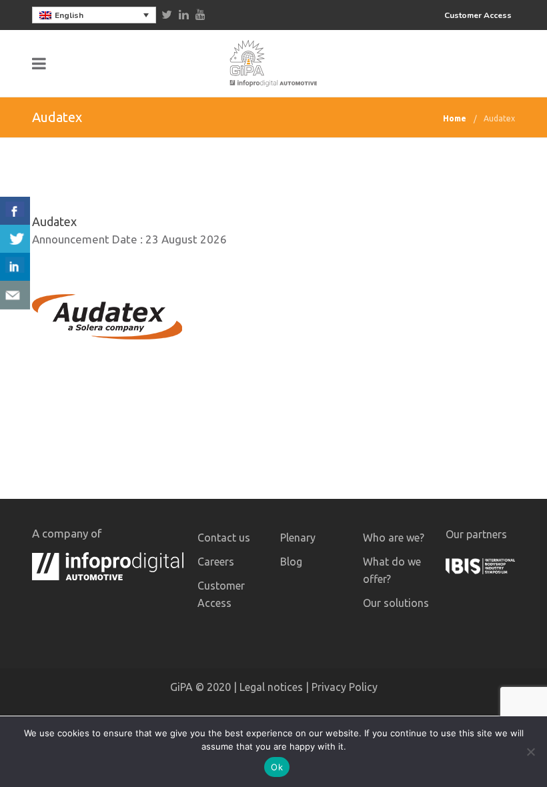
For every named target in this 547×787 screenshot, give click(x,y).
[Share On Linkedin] (15, 267)
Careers (215, 562)
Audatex (499, 118)
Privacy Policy (345, 687)
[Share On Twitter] (15, 239)
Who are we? (393, 538)
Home (454, 118)
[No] (530, 751)
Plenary (298, 538)
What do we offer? (392, 570)
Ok (277, 767)
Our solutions (396, 603)
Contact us (223, 538)
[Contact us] (15, 295)
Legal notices (271, 687)
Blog (291, 562)
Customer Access (478, 15)
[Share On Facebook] (15, 211)
